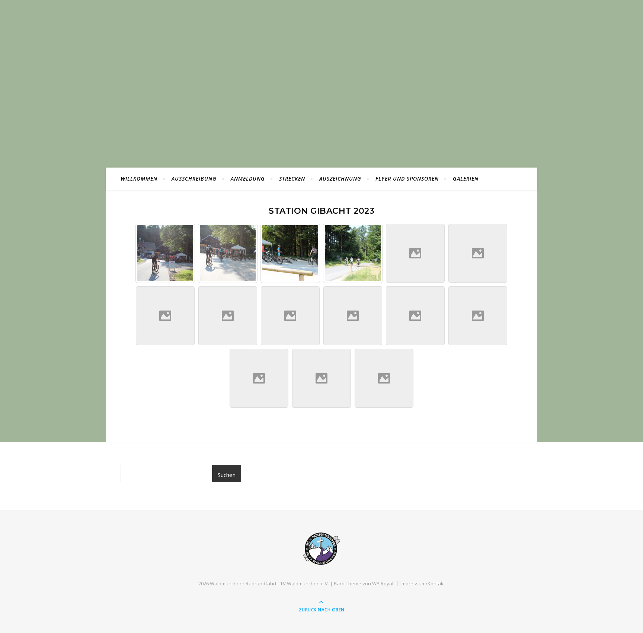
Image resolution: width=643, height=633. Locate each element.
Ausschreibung (194, 178)
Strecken (292, 178)
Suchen (227, 474)
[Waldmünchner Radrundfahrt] (321, 548)
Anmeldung (248, 178)
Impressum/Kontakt (422, 583)
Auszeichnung (340, 178)
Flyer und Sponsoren (407, 178)
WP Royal (382, 583)
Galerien (466, 178)
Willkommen (139, 178)
